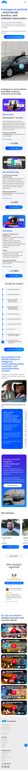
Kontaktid (3, 760)
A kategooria (4, 742)
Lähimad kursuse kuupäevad (14, 349)
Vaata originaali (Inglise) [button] (13, 601)
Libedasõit (4, 744)
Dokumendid (4, 754)
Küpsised (3, 755)
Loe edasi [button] (8, 599)
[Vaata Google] (7, 589)
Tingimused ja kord (6, 757)
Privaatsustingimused (6, 752)
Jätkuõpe (3, 745)
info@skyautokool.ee (6, 724)
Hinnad (3, 747)
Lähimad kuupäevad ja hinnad (14, 37)
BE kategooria (4, 740)
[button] (24, 2)
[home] (4, 2)
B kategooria (4, 739)
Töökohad (3, 759)
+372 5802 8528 (5, 726)
